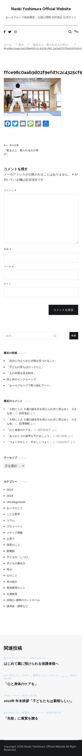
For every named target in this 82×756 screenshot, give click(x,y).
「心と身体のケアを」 (20, 429)
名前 (7, 249)
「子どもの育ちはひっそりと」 (25, 367)
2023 (10, 489)
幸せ (9, 569)
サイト (7, 283)
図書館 (11, 551)
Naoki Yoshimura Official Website (41, 9)
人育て (11, 538)
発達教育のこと (16, 587)
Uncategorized (16, 501)
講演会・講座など (17, 606)
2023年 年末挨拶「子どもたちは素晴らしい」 (39, 701)
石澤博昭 (24, 423)
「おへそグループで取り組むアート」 (29, 385)
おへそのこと (15, 508)
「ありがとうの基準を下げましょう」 (29, 435)
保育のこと (13, 544)
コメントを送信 (63, 309)
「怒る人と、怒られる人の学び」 (21, 149)
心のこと (12, 575)
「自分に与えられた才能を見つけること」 (32, 360)
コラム (11, 520)
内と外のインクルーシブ (21, 379)
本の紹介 (12, 581)
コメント (10, 190)
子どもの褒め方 (16, 563)
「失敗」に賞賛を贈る (21, 718)
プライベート (15, 526)
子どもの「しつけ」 (19, 557)
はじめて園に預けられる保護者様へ (31, 664)
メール (9, 266)
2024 (10, 495)
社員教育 (12, 593)
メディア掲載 (15, 532)
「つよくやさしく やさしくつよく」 (29, 441)
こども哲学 (13, 514)
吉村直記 (24, 413)
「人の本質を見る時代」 (21, 373)
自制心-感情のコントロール (23, 600)
